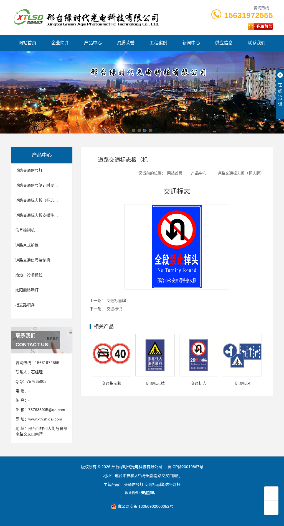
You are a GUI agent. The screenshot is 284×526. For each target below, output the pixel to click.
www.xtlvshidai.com (45, 419)
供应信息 (224, 42)
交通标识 (114, 309)
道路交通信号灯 (28, 170)
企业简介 (60, 42)
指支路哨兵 (25, 305)
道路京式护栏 (27, 245)
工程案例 (158, 42)
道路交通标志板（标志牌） (38, 200)
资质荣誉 (126, 42)
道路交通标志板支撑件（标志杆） (43, 215)
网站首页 (27, 42)
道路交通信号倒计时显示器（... (42, 185)
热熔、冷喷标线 (28, 275)
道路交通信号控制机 (32, 260)
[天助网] (142, 493)
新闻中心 (191, 42)
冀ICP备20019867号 (185, 467)
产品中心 (93, 42)
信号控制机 (25, 230)
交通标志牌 (116, 300)
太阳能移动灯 (27, 290)
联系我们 (256, 42)
